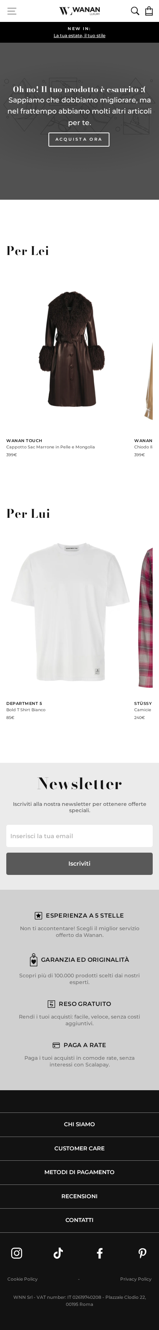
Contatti (79, 1220)
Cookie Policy (22, 1279)
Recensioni (79, 1196)
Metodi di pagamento (79, 1172)
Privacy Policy (136, 1279)
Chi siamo (79, 1124)
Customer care (79, 1148)
